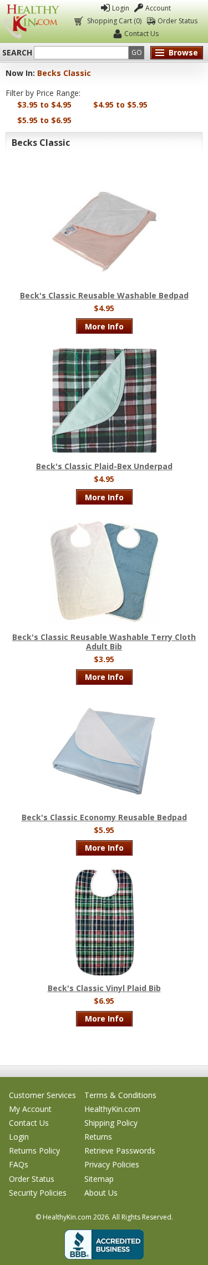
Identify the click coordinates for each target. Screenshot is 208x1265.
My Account (30, 1109)
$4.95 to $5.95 (120, 104)
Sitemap (99, 1178)
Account (158, 8)
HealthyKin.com (112, 1109)
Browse (183, 52)
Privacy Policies (111, 1164)
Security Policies (38, 1192)
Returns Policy (34, 1150)
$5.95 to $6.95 (44, 120)
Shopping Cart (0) (114, 21)
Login (120, 8)
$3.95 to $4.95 (44, 104)
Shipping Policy (111, 1122)
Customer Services (42, 1095)
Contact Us (141, 33)
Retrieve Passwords (119, 1150)
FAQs (18, 1164)
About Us (101, 1192)
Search (17, 53)
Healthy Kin (31, 21)
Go (136, 52)
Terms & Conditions (120, 1095)
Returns (98, 1136)
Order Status (177, 21)
